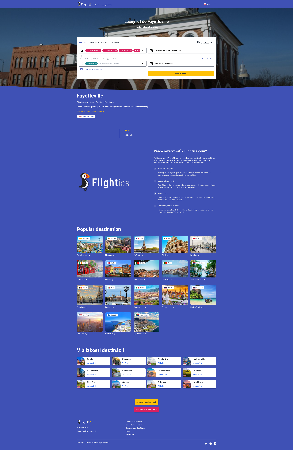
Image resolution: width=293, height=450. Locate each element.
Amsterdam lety (196, 279)
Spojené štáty (96, 102)
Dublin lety (80, 279)
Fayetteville (109, 102)
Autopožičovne (107, 5)
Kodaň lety (109, 279)
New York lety (82, 334)
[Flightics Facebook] (215, 443)
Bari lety (108, 307)
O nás (128, 431)
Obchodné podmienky (134, 422)
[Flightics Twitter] (206, 443)
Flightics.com (82, 102)
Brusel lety (81, 307)
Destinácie (130, 434)
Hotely (97, 5)
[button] (214, 4)
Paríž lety (137, 255)
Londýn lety (194, 255)
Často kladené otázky (134, 425)
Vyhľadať (90, 363)
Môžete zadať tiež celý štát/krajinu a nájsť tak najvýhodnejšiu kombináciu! (100, 59)
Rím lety (165, 255)
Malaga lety (109, 255)
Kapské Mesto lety (140, 334)
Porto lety (165, 279)
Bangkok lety (166, 307)
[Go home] (84, 422)
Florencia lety (138, 307)
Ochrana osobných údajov (135, 428)
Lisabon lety (138, 279)
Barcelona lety (82, 255)
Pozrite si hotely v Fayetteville (89, 111)
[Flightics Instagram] (210, 443)
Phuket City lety (196, 307)
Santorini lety (110, 334)
